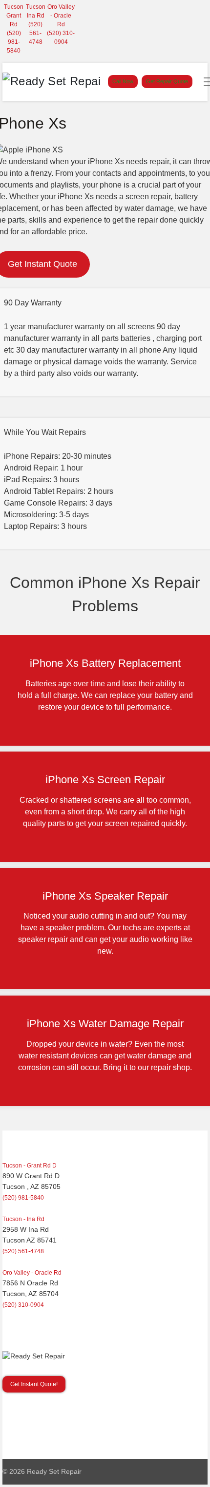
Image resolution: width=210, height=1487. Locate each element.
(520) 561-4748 (35, 33)
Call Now (122, 81)
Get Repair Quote (167, 81)
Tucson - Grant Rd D (29, 1165)
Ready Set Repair (54, 1471)
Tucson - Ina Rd (23, 1219)
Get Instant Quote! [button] (34, 1384)
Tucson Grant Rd (13, 15)
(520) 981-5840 (14, 42)
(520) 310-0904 (23, 1304)
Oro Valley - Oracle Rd (61, 15)
